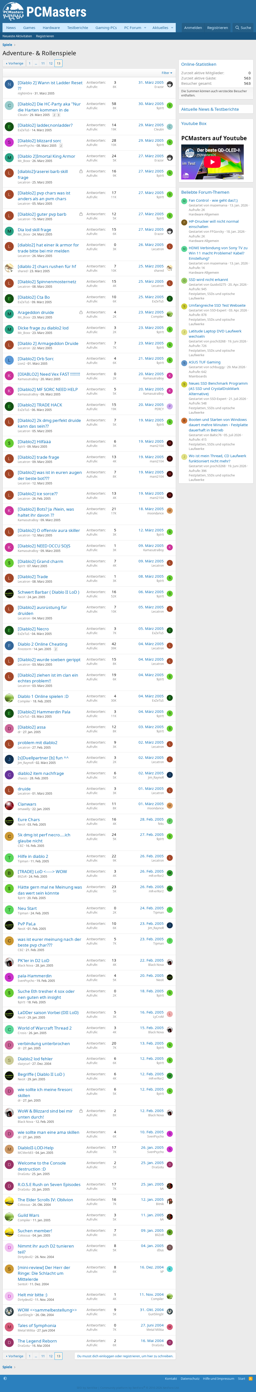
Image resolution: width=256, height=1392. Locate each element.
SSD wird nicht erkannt (208, 279)
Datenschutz (190, 1378)
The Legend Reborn (37, 1341)
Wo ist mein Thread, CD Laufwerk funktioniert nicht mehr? (217, 458)
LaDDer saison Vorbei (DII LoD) (48, 1012)
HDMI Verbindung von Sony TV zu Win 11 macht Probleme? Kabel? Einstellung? (218, 253)
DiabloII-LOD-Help (36, 1148)
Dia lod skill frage (34, 229)
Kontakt (171, 1378)
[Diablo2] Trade (33, 576)
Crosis (22, 1033)
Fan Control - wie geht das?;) (213, 200)
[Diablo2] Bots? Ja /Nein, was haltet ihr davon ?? (46, 512)
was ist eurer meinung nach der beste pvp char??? (49, 942)
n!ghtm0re (25, 93)
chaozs (23, 778)
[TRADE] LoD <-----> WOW (42, 871)
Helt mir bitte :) (32, 1295)
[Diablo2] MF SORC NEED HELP (48, 389)
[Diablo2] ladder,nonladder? (45, 125)
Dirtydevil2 (25, 1257)
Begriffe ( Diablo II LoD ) (41, 1074)
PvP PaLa (27, 924)
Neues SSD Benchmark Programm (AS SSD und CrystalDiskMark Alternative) (218, 388)
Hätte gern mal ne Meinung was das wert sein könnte (50, 890)
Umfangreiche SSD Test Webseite (217, 305)
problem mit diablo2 (38, 742)
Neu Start (27, 908)
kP (162, 1272)
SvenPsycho (26, 145)
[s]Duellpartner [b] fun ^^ (43, 758)
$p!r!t (160, 108)
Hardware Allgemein (204, 214)
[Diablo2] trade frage (38, 457)
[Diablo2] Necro (33, 629)
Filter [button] (165, 72)
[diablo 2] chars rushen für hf (47, 266)
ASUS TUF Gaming (204, 361)
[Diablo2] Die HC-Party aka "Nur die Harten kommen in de (49, 107)
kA (162, 1189)
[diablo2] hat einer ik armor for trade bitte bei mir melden (48, 248)
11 (43, 63)
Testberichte (77, 27)
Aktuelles (160, 27)
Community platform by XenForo (140, 1388)
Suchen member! (35, 1231)
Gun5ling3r (25, 1315)
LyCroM (158, 1017)
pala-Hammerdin (35, 976)
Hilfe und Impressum (218, 1378)
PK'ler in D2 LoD (33, 960)
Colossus (24, 1205)
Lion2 (21, 363)
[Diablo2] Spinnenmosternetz (47, 281)
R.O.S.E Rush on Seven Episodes (49, 1184)
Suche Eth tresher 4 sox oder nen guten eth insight (46, 994)
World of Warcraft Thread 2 (45, 1028)
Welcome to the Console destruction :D (42, 1166)
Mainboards (198, 376)
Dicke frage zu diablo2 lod (43, 328)
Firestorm (24, 649)
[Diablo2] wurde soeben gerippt (49, 659)
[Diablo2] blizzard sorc (39, 140)
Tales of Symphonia (37, 1325)
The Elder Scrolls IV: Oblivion (45, 1200)
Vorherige (15, 63)
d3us (160, 1250)
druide (24, 789)
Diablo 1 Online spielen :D (43, 696)
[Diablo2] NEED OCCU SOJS (44, 546)
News (11, 27)
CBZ (21, 846)
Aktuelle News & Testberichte (210, 109)
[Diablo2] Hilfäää (34, 441)
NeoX (21, 597)
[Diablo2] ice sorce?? (38, 493)
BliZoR (22, 876)
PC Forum (132, 27)
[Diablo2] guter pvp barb (42, 214)
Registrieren (45, 36)
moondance (155, 513)
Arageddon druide (36, 312)
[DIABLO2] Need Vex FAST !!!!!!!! (49, 374)
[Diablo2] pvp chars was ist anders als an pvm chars (44, 196)
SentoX (23, 1284)
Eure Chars (29, 819)
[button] (145, 27)
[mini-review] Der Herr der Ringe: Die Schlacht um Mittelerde (44, 1273)
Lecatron (24, 182)
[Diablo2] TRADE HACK (40, 405)
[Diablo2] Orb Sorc (36, 358)
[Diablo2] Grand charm (40, 561)
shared (23, 271)
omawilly (24, 809)
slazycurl (24, 1064)
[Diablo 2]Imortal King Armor (46, 156)
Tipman (23, 861)
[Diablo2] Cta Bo (34, 297)
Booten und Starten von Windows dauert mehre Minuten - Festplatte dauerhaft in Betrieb (218, 424)
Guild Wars (28, 1215)
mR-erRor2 (156, 876)
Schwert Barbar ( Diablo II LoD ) (48, 592)
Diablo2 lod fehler (35, 1059)
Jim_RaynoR (26, 763)
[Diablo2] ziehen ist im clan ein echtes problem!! (48, 678)
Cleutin (23, 115)
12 (50, 63)
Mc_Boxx (24, 161)
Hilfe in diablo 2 (33, 856)
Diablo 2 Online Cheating (42, 644)
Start (241, 1378)
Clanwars (27, 804)
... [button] (36, 63)
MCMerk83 (25, 1153)
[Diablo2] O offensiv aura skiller (49, 530)
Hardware (51, 27)
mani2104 (157, 446)
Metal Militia (26, 1330)
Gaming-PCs (106, 27)
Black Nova (25, 965)
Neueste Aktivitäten (17, 36)
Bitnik (160, 1204)
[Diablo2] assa (32, 727)
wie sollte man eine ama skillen (49, 1132)
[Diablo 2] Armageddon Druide (48, 343)
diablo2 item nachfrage (41, 773)
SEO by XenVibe (87, 1388)
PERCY (159, 409)
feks (161, 824)
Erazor (159, 87)
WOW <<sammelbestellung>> (47, 1310)
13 (58, 63)
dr (19, 732)
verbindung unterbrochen (44, 1043)
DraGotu (24, 1174)
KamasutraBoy (28, 379)
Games (29, 27)
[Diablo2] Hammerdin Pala (44, 712)
